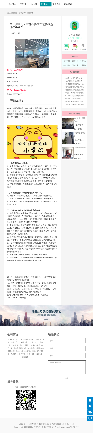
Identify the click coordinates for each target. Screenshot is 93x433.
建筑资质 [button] (57, 4)
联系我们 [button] (68, 4)
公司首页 (12, 4)
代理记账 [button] (34, 4)
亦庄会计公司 (69, 424)
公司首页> (22, 13)
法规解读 (83, 65)
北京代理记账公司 (45, 424)
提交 (67, 378)
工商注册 (75, 61)
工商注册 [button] (22, 4)
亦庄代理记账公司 (58, 424)
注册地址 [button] (45, 4)
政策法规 (75, 65)
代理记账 (66, 61)
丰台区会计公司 (32, 424)
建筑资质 (66, 65)
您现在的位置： (12, 13)
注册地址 (30, 13)
